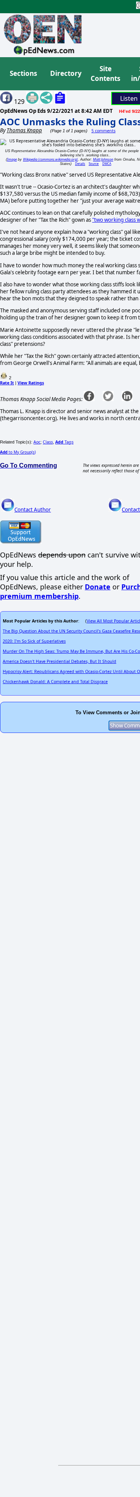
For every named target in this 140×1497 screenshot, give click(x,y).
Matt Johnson (103, 159)
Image (12, 159)
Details (80, 163)
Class (48, 442)
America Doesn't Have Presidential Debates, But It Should (59, 661)
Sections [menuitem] (23, 73)
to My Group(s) (18, 452)
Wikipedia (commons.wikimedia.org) (50, 159)
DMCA (106, 163)
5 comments (103, 130)
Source (94, 163)
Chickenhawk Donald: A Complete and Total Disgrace (55, 681)
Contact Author (32, 509)
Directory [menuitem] (65, 73)
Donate (97, 586)
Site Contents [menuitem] (105, 73)
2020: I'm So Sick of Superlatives (34, 641)
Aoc (36, 442)
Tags (64, 442)
